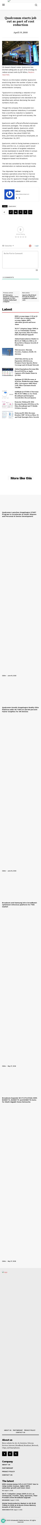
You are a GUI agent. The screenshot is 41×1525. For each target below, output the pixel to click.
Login (36, 246)
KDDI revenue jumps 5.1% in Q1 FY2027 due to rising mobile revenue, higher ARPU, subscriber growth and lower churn (26, 320)
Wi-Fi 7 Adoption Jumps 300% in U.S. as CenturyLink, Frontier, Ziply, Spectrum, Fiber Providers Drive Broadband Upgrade (26, 332)
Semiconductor (7, 1509)
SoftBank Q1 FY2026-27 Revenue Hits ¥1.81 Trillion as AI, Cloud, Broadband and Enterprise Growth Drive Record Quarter (26, 395)
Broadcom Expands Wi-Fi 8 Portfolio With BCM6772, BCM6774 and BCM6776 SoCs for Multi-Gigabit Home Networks (19, 1100)
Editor (18, 191)
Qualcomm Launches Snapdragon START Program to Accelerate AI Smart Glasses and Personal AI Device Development (19, 514)
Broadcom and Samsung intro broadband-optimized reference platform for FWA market (19, 905)
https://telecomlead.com (22, 194)
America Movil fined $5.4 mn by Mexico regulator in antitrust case (29, 297)
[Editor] (9, 194)
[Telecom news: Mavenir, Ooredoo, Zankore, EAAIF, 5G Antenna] (7, 352)
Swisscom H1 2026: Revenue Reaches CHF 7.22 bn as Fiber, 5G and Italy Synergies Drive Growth (27, 415)
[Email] (30, 212)
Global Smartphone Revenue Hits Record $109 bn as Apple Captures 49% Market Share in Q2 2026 (27, 372)
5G (3, 1490)
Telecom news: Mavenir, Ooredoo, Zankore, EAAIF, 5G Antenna (25, 352)
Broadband (6, 1500)
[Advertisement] (20, 442)
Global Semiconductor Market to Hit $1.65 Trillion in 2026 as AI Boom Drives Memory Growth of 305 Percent (26, 342)
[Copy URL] (11, 212)
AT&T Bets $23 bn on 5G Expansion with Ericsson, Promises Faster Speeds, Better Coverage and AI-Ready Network (27, 362)
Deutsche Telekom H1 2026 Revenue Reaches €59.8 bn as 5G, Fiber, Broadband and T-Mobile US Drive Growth (27, 405)
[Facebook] (16, 197)
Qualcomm (12, 206)
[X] (19, 197)
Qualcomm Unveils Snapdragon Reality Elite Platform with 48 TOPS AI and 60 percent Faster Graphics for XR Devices (20, 709)
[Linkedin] (16, 212)
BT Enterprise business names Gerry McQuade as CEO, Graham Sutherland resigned (10, 298)
